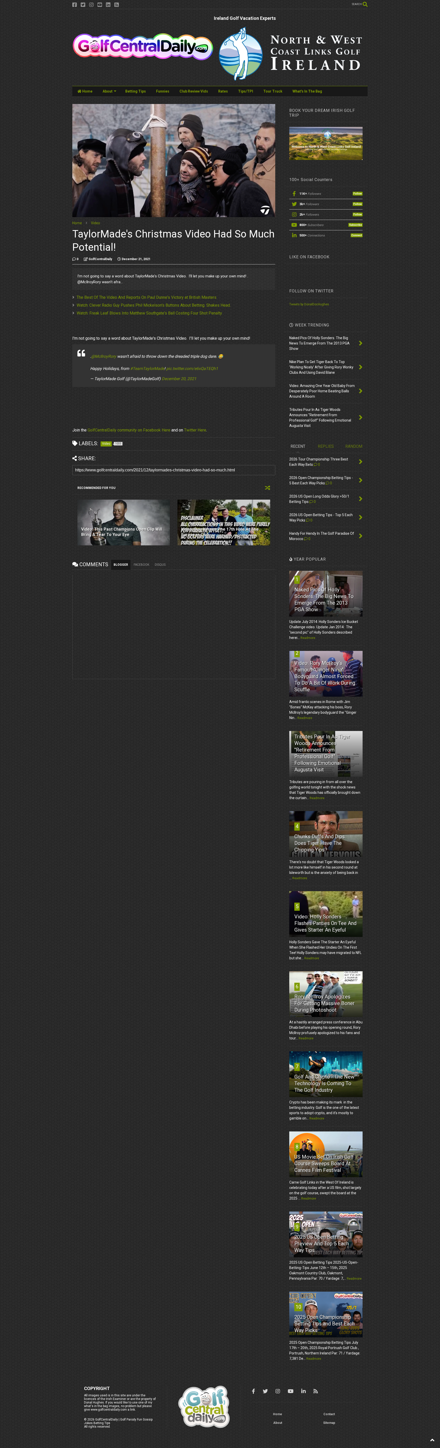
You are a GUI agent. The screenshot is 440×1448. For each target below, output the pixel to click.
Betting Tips (135, 91)
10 (298, 1307)
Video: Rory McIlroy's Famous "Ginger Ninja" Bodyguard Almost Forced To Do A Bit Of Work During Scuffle (324, 676)
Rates (223, 91)
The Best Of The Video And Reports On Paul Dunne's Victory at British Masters (146, 297)
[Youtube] (100, 5)
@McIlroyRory (103, 356)
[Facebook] (74, 5)
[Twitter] (83, 5)
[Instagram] (91, 5)
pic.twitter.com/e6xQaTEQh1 (192, 368)
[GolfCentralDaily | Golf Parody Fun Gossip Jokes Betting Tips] (143, 58)
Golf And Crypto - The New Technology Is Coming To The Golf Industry (324, 1083)
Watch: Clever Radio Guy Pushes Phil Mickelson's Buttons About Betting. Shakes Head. (154, 305)
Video (95, 223)
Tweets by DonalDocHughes (309, 304)
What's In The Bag (307, 91)
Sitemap (329, 1423)
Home (86, 91)
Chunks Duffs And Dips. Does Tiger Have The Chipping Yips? (320, 843)
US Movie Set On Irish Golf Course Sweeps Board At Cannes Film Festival (324, 1163)
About (108, 91)
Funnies (162, 91)
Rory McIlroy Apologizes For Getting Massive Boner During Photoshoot (324, 1003)
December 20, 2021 (179, 378)
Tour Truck (272, 91)
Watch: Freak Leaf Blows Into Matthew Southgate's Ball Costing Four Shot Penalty (149, 313)
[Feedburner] (116, 5)
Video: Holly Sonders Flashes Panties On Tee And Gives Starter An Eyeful (325, 923)
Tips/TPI (245, 91)
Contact (329, 1414)
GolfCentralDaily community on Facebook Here (129, 430)
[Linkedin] (108, 5)
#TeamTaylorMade (147, 368)
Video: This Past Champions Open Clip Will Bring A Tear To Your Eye (121, 532)
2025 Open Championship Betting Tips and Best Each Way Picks (324, 1323)
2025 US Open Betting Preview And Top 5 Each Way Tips (321, 1243)
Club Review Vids (194, 91)
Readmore (307, 638)
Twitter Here (195, 430)
